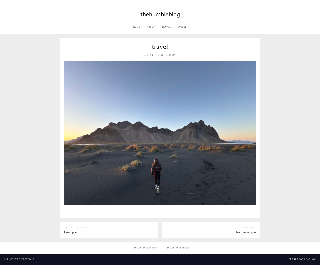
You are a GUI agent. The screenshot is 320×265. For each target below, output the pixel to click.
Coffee (182, 27)
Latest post (70, 232)
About (151, 27)
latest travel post (246, 232)
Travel (166, 27)
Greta (172, 55)
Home (136, 27)
